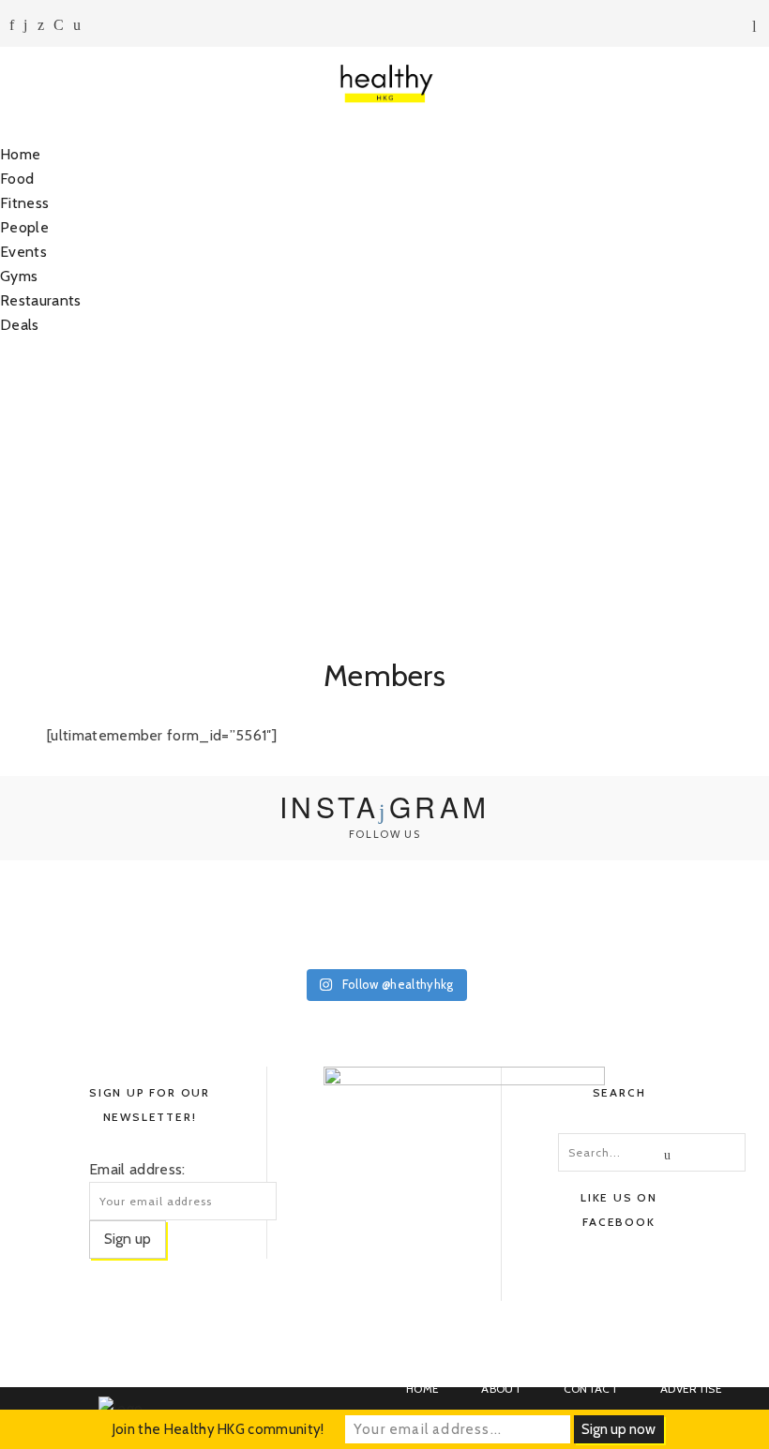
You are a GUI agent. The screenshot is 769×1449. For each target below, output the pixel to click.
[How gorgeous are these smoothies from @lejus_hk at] (384, 912)
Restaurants (41, 300)
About (501, 1389)
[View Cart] (757, 27)
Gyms (19, 276)
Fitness (24, 203)
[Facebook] (11, 25)
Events (23, 252)
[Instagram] (25, 25)
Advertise (691, 1389)
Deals (19, 325)
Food (17, 178)
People (24, 227)
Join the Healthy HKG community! (218, 1429)
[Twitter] (41, 25)
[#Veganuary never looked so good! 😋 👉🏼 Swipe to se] (229, 912)
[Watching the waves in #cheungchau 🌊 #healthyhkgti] (540, 912)
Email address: (137, 1169)
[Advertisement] (384, 487)
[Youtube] (58, 25)
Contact (591, 1389)
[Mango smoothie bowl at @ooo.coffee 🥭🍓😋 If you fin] (73, 912)
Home (20, 154)
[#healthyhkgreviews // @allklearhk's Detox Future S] (696, 912)
